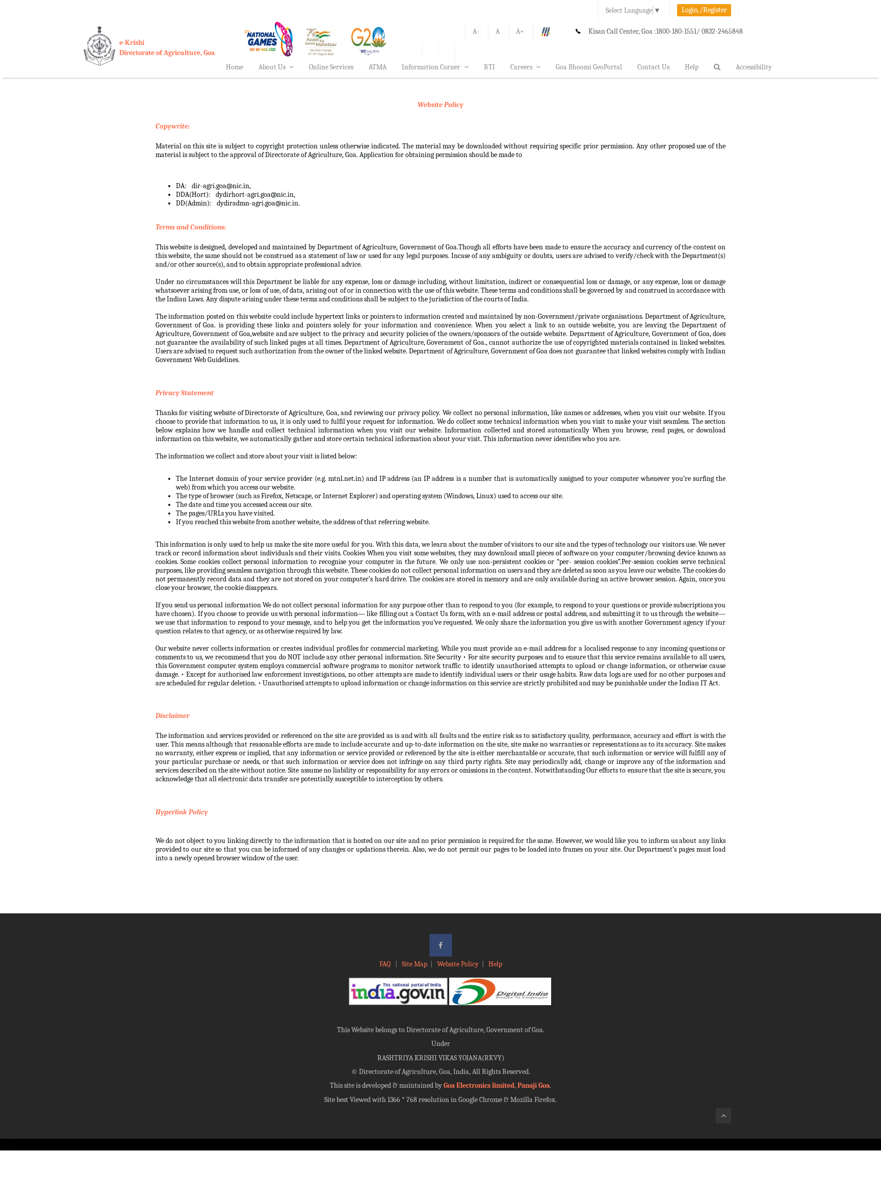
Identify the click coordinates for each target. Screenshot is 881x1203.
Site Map (414, 964)
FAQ (385, 964)
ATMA (377, 67)
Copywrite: (173, 126)
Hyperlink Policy (182, 812)
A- (476, 31)
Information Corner (431, 67)
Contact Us (653, 67)
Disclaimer (173, 715)
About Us (272, 67)
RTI (489, 67)
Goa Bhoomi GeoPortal (589, 67)
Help (691, 67)
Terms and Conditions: (191, 227)
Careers (521, 67)
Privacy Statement (185, 393)
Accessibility (754, 67)
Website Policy (440, 104)
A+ (520, 31)
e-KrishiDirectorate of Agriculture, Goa (167, 47)
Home (234, 67)
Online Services (331, 67)
